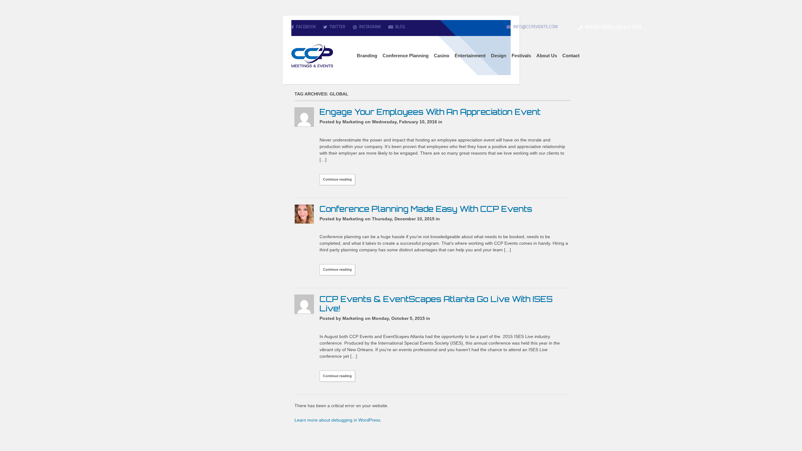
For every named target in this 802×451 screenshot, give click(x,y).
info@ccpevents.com (535, 26)
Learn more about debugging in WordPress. (338, 420)
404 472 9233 (628, 26)
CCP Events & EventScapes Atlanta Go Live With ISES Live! (436, 303)
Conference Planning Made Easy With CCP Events (426, 209)
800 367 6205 (598, 26)
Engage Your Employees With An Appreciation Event (430, 112)
